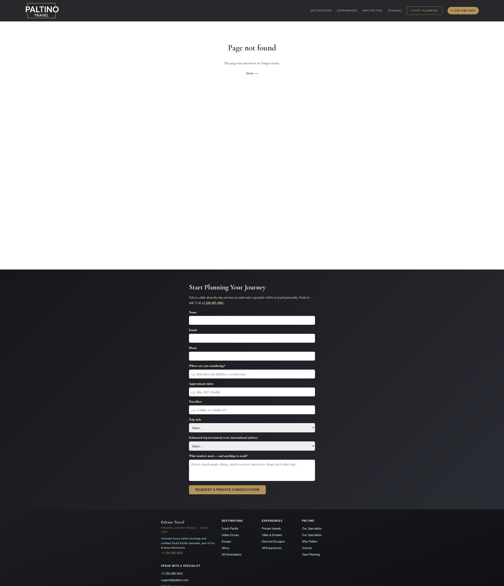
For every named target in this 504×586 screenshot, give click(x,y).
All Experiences (272, 548)
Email (193, 330)
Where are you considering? (207, 366)
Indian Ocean (230, 535)
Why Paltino (372, 10)
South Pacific (230, 528)
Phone (193, 348)
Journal (395, 10)
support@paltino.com (174, 580)
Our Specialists (312, 528)
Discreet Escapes (273, 541)
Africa (225, 548)
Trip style (195, 419)
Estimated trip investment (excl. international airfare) (223, 437)
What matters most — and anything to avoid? (218, 456)
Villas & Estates (272, 535)
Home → (252, 73)
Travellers (195, 401)
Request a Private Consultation (227, 489)
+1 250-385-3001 (463, 10)
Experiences (347, 10)
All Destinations (232, 554)
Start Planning (424, 10)
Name (193, 312)
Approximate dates (201, 383)
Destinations (321, 10)
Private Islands (271, 528)
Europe (226, 541)
